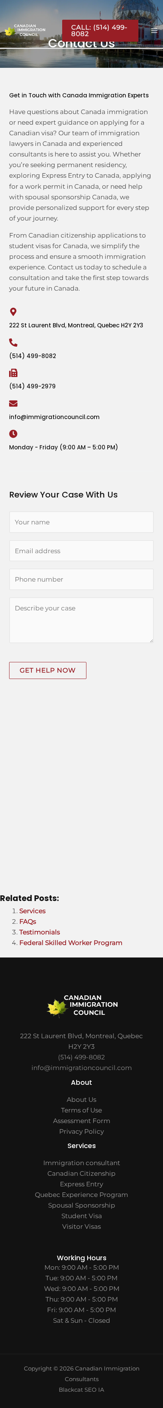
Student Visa (81, 1216)
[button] (97, 31)
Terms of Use (81, 1110)
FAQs (27, 921)
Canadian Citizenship (81, 1173)
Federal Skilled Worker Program (70, 942)
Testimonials (39, 932)
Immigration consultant (81, 1163)
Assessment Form (81, 1121)
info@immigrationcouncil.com (81, 1068)
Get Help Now (48, 670)
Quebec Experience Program (81, 1194)
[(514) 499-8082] (13, 342)
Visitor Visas (81, 1226)
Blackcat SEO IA (81, 1389)
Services (32, 911)
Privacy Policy (81, 1131)
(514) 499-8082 (32, 356)
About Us (81, 1099)
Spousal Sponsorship (81, 1205)
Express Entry (81, 1184)
